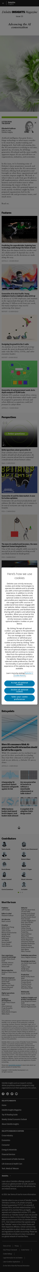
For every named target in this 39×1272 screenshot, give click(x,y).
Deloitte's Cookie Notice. (23, 674)
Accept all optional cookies (19, 683)
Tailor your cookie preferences (19, 698)
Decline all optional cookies (19, 690)
